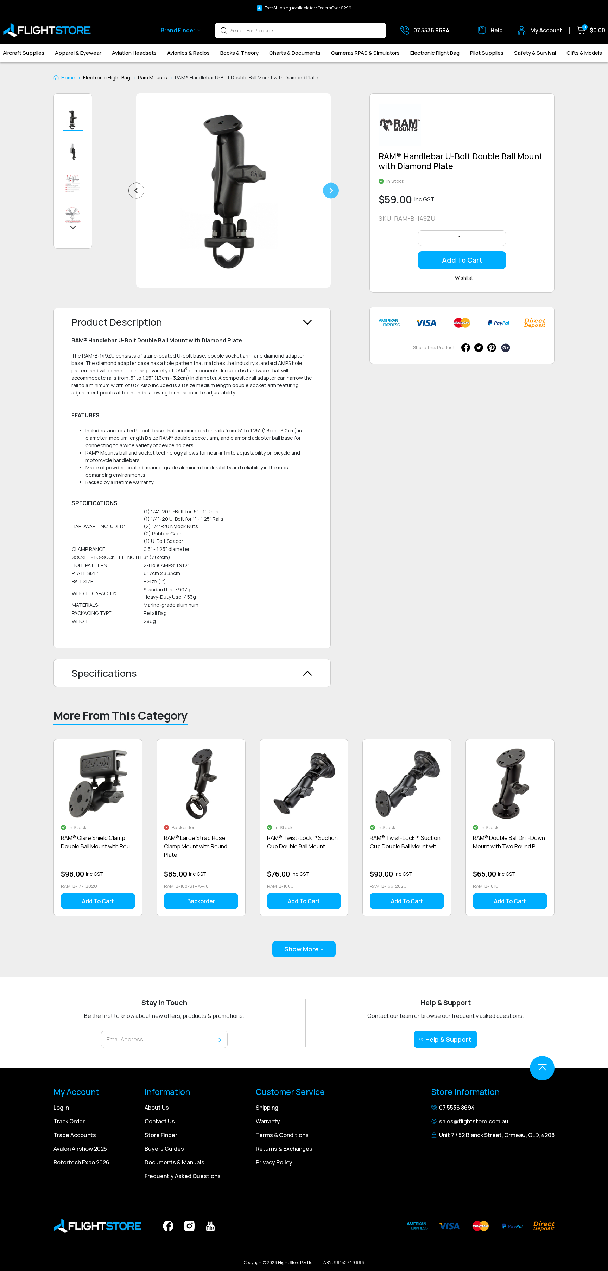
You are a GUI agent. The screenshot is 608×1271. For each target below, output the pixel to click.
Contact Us (160, 1121)
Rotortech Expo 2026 (81, 1162)
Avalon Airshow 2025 (80, 1149)
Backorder (201, 901)
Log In (61, 1107)
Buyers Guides (164, 1149)
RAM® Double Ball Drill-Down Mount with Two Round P (509, 842)
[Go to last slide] (136, 190)
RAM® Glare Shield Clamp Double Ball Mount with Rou (95, 842)
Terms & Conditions (282, 1135)
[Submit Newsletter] (219, 1039)
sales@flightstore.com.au (473, 1121)
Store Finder (161, 1135)
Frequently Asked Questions (183, 1176)
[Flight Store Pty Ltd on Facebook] (168, 1225)
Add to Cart (462, 260)
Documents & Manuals (174, 1162)
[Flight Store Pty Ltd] (47, 30)
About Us (157, 1107)
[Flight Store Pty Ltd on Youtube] (210, 1225)
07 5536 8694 (457, 1107)
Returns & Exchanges (284, 1149)
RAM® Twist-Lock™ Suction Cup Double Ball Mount (302, 842)
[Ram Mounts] (400, 128)
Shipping (267, 1107)
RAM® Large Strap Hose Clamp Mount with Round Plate (195, 846)
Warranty (268, 1121)
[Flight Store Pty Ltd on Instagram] (189, 1225)
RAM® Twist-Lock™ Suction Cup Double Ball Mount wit (405, 842)
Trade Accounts (74, 1135)
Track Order (69, 1121)
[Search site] (223, 30)
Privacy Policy (274, 1162)
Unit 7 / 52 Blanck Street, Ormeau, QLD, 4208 (497, 1135)
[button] (73, 120)
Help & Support (448, 1039)
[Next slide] (331, 190)
